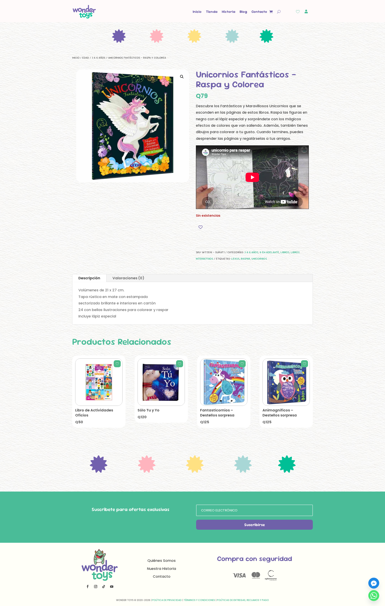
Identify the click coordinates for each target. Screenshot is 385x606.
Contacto (259, 11)
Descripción (89, 278)
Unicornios (259, 258)
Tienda (211, 11)
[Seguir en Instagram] (95, 586)
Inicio (197, 11)
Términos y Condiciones (199, 600)
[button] (181, 76)
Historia (228, 11)
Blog (243, 11)
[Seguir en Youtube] (111, 586)
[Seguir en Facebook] (87, 586)
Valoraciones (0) (128, 278)
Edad (85, 57)
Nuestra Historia (161, 568)
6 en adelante (269, 252)
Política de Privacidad (167, 600)
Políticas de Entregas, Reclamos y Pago (243, 600)
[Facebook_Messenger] (373, 583)
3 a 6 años (98, 57)
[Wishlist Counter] (298, 11)
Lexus (235, 258)
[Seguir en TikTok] (103, 586)
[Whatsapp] (373, 595)
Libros (285, 252)
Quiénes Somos (161, 560)
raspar (245, 258)
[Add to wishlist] (200, 227)
